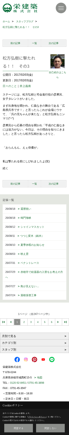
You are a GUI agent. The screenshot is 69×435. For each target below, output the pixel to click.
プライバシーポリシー (37, 416)
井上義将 (25, 86)
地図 (39, 377)
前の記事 (15, 43)
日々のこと (10, 86)
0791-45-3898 (36, 382)
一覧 (34, 43)
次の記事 (54, 43)
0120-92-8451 (18, 382)
